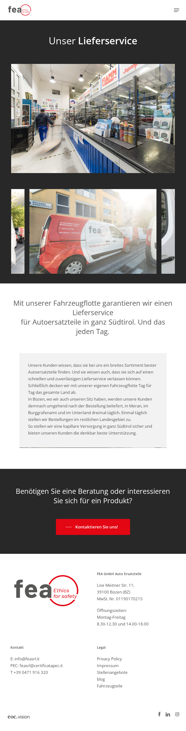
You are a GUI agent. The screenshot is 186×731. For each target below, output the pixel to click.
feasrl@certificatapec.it (41, 665)
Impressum (108, 665)
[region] (93, 231)
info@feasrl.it (27, 659)
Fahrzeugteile (110, 686)
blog (101, 679)
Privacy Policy (109, 659)
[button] (176, 10)
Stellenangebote (112, 672)
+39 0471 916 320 (31, 672)
